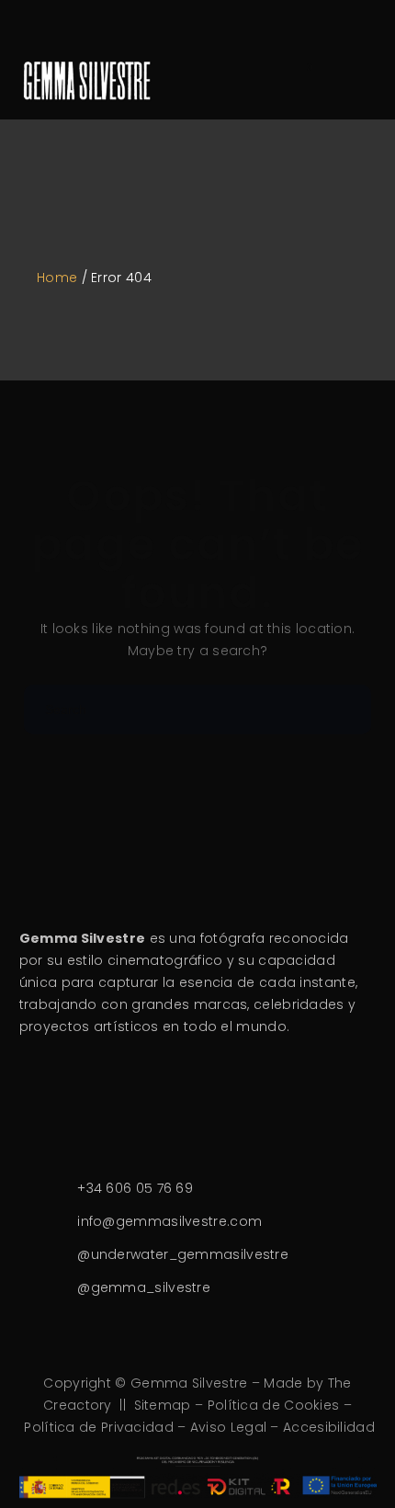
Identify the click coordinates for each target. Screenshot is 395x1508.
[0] (297, 78)
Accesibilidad (329, 1427)
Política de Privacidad (99, 1427)
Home (57, 277)
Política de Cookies (274, 1405)
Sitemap (162, 1405)
